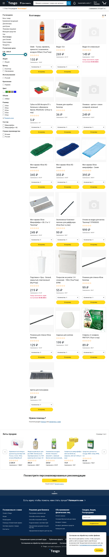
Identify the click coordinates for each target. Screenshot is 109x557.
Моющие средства (9, 31)
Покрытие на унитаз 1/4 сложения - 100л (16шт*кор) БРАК (67, 280)
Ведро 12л (60, 47)
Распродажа (7, 519)
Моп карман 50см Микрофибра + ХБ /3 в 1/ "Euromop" (40, 222)
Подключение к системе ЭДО (38, 523)
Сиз (4, 34)
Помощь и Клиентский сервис (12, 523)
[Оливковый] (9, 92)
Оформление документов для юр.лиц (39, 526)
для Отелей (7, 39)
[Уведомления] (74, 3)
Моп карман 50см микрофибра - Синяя (90, 166)
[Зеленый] (6, 92)
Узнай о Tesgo (7, 513)
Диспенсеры (7, 23)
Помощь (43, 422)
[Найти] (69, 3)
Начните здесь (59, 484)
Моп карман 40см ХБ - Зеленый (39, 166)
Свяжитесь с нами (55, 422)
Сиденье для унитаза (64, 335)
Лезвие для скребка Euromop (64, 105)
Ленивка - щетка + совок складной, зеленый (92, 105)
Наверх (54, 493)
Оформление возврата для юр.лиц (40, 531)
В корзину (41, 71)
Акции (5, 516)
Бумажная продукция (10, 21)
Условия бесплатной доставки (66, 519)
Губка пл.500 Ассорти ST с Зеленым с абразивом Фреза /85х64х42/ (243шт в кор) (41, 108)
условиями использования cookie (91, 545)
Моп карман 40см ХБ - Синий (65, 166)
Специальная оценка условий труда (33, 539)
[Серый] (12, 92)
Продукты (6, 45)
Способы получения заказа (38, 519)
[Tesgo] (12, 3)
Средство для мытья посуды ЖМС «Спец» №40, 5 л (91, 454)
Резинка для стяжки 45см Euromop (92, 278)
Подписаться (94, 523)
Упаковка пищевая (9, 29)
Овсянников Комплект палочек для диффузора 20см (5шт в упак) (65, 222)
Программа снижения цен (37, 513)
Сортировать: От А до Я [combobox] (96, 8)
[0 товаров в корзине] (104, 3)
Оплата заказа (60, 516)
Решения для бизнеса (39, 510)
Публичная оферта (56, 539)
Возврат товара (61, 522)
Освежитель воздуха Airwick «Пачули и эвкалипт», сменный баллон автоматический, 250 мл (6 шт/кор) (54, 455)
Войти (55, 480)
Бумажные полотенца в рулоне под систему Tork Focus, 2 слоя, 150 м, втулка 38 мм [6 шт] (17, 455)
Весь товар (7, 18)
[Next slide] (104, 452)
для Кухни (6, 26)
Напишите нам (76, 500)
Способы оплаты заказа (37, 516)
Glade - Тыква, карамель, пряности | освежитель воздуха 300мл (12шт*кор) (40, 49)
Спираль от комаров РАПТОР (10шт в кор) (91, 336)
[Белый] (4, 92)
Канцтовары (7, 42)
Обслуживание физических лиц (63, 511)
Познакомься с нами (12, 510)
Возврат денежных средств (65, 525)
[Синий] (15, 92)
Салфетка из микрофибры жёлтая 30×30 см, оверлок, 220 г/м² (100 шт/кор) (73, 455)
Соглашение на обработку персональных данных (39, 543)
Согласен (99, 550)
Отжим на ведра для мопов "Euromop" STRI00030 (93, 221)
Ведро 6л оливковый (90, 47)
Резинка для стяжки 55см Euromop (40, 336)
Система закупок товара (11, 526)
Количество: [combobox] (36, 67)
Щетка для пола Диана (39, 390)
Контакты (6, 529)
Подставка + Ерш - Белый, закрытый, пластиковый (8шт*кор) (40, 280)
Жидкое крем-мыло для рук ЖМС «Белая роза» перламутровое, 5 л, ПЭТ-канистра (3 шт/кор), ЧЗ (36, 455)
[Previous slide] (5, 452)
